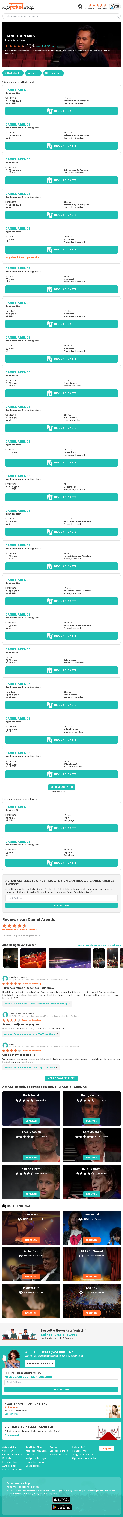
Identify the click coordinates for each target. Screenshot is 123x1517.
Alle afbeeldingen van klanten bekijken (99, 945)
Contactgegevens (35, 1462)
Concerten (7, 1451)
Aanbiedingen (9, 1465)
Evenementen (9, 1462)
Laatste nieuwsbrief (12, 1469)
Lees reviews (11, 1413)
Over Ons (30, 1454)
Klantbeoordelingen (36, 1451)
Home (7, 40)
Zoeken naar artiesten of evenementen (22, 16)
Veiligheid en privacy (82, 1454)
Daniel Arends (19, 40)
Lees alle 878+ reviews (47, 46)
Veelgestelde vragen (36, 1458)
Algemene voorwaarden (84, 1458)
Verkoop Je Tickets (59, 1454)
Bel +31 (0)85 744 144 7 (59, 1334)
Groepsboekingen (59, 1451)
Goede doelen (33, 1465)
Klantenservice (79, 1451)
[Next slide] (115, 958)
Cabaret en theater (12, 1454)
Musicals (6, 1458)
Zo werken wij (11, 1435)
